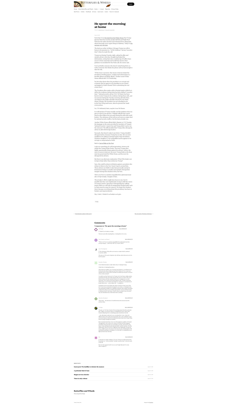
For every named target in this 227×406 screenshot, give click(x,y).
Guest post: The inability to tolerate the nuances (89, 367)
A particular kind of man (81, 370)
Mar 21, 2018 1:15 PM (129, 248)
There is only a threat (80, 378)
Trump (96, 201)
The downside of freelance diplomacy (143, 214)
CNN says (115, 48)
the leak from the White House (114, 38)
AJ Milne (101, 307)
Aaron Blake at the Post (106, 143)
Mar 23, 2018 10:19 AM (129, 307)
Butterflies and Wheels (84, 391)
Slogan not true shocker (81, 374)
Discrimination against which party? (83, 214)
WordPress (151, 402)
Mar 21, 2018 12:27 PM (129, 239)
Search (130, 4)
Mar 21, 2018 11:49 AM (123, 228)
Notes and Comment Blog (110, 30)
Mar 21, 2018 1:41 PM (129, 262)
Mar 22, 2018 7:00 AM (129, 297)
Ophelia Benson (101, 30)
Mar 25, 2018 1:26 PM (129, 336)
